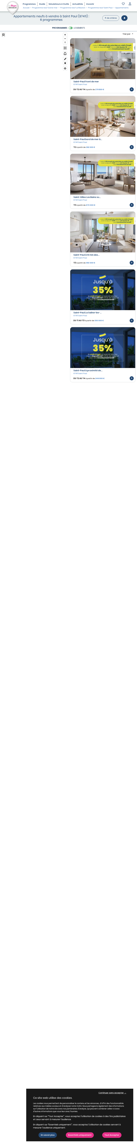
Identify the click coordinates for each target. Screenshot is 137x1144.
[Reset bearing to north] (65, 42)
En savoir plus (48, 1135)
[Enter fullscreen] (65, 48)
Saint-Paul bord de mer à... (87, 139)
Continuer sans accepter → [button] (112, 1092)
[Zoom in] (65, 35)
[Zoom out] (65, 39)
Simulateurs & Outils (59, 4)
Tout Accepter (111, 1135)
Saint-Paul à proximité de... (87, 370)
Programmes (29, 4)
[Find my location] (65, 68)
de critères (111, 18)
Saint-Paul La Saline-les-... (87, 312)
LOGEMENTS (79, 27)
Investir (90, 4)
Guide (42, 4)
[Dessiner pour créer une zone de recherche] (65, 59)
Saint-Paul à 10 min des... (86, 254)
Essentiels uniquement (80, 1135)
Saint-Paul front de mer (86, 81)
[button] (130, 4)
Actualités (77, 4)
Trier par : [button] (127, 34)
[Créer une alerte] (124, 18)
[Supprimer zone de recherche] (65, 63)
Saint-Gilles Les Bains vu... (87, 197)
